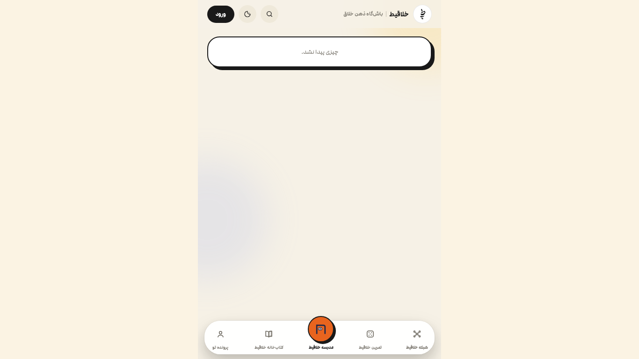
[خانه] (422, 14)
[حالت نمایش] (247, 14)
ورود (221, 14)
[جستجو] (269, 14)
